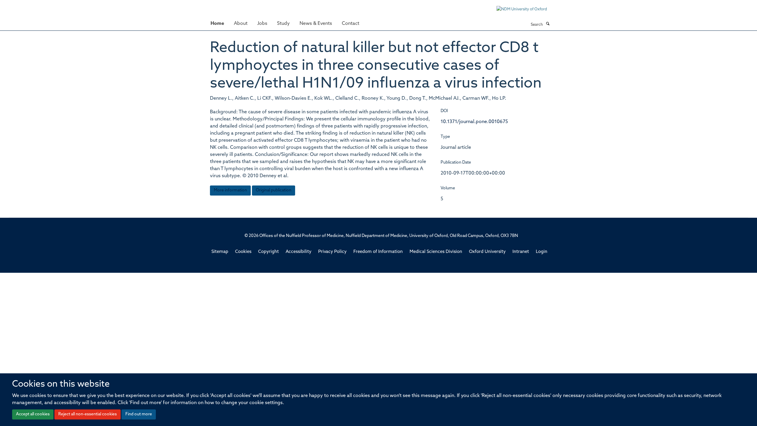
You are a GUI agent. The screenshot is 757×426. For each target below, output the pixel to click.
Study (283, 23)
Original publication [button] (273, 190)
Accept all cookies (33, 414)
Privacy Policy (332, 252)
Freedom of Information (378, 252)
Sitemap (219, 252)
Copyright (268, 252)
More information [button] (230, 190)
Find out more (138, 414)
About (241, 23)
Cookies (243, 252)
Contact (350, 23)
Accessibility (298, 252)
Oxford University (487, 252)
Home (217, 23)
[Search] (547, 24)
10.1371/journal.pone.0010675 (474, 122)
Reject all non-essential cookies (87, 414)
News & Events (316, 23)
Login (541, 252)
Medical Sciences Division (436, 252)
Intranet (520, 252)
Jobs (262, 23)
